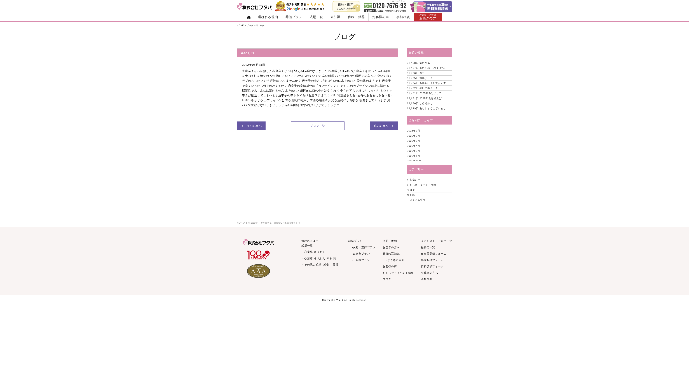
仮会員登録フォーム (433, 253)
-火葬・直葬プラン (364, 247)
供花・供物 (390, 240)
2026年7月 (413, 130)
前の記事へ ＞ (384, 125)
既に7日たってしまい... (427, 67)
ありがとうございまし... (428, 108)
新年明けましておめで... (428, 83)
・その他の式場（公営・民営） (321, 264)
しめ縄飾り (420, 103)
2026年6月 (413, 135)
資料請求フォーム (432, 266)
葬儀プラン (293, 17)
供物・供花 (356, 17)
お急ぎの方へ (391, 247)
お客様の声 (380, 17)
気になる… (420, 62)
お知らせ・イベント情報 (421, 184)
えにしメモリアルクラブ (436, 240)
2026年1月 (413, 155)
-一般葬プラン (361, 260)
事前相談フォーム (432, 260)
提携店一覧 (428, 247)
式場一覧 (316, 17)
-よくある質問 (395, 260)
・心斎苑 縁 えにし (313, 251)
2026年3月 (413, 150)
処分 (416, 73)
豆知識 (336, 17)
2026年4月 (413, 145)
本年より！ (420, 78)
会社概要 (426, 279)
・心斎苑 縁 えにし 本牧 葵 (318, 258)
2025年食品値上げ (424, 98)
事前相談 (403, 17)
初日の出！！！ (422, 88)
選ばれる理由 (268, 17)
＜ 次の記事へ (251, 125)
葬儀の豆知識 (391, 253)
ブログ (411, 189)
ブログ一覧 (317, 125)
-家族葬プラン (361, 253)
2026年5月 (413, 140)
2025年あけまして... (425, 93)
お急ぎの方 (428, 17)
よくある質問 (418, 199)
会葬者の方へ (429, 272)
